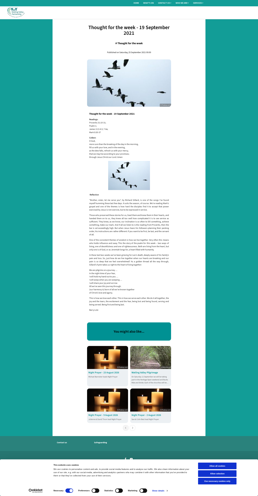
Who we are (181, 2)
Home (136, 2)
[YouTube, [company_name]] (131, 459)
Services (197, 2)
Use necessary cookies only (217, 481)
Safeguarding (100, 442)
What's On (148, 2)
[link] (164, 3)
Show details (158, 491)
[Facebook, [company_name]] (125, 459)
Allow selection (217, 473)
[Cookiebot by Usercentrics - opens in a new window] (35, 491)
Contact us (164, 2)
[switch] (95, 490)
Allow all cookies (217, 466)
